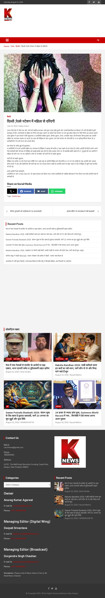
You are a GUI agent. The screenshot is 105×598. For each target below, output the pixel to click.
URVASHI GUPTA (27, 422)
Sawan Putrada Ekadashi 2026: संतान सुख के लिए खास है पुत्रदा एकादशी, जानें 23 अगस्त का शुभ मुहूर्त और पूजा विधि (47, 239)
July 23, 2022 (12, 126)
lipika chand (24, 126)
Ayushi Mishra (75, 375)
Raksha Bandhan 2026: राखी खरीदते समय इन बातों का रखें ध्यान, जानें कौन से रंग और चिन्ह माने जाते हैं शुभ (43, 234)
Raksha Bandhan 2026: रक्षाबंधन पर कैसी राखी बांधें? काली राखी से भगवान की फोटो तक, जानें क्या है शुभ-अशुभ (45, 250)
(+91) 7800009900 (18, 510)
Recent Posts (64, 477)
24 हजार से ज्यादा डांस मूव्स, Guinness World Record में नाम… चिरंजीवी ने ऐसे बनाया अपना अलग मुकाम (42, 245)
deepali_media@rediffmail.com (26, 534)
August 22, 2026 (12, 372)
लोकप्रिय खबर (12, 329)
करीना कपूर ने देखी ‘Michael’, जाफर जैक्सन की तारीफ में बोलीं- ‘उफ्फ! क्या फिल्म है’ (34, 256)
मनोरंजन (58, 406)
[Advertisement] (52, 28)
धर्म (66, 359)
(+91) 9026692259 (18, 538)
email (43, 191)
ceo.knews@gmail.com (22, 506)
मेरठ (23, 359)
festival (60, 359)
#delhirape (16, 196)
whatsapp (58, 191)
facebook (27, 191)
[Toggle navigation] (7, 40)
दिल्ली (9, 117)
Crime (9, 359)
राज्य (27, 359)
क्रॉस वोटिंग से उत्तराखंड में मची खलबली (81, 211)
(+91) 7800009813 (18, 566)
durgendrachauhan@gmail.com (26, 562)
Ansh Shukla (25, 372)
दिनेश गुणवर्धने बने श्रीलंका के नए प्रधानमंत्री (25, 211)
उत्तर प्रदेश (17, 359)
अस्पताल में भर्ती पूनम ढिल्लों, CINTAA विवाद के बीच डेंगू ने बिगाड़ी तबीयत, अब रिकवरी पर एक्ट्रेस (38, 261)
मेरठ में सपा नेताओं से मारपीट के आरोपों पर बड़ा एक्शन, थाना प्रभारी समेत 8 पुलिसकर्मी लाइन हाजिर (39, 229)
